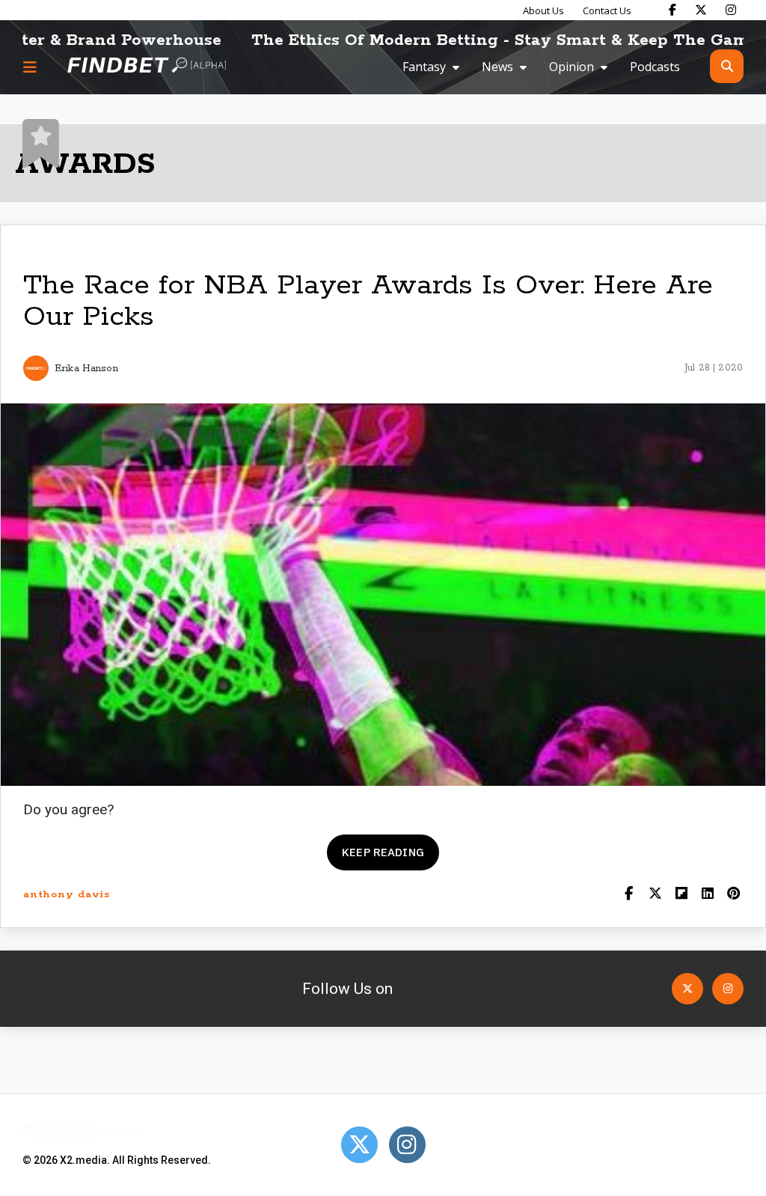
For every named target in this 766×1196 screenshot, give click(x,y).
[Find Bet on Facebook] (672, 9)
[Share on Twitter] (655, 894)
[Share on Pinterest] (733, 894)
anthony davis (66, 894)
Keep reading (383, 852)
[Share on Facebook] (628, 894)
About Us (543, 10)
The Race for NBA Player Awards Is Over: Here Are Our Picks (368, 301)
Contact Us (607, 10)
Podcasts (655, 66)
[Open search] (727, 66)
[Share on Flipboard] (681, 894)
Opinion (571, 66)
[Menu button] (29, 66)
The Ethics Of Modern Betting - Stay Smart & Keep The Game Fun (491, 40)
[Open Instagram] (728, 988)
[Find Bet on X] (701, 9)
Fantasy (424, 66)
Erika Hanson (86, 368)
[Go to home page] (146, 66)
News (497, 66)
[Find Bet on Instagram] (731, 9)
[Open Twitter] (687, 988)
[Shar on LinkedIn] (707, 894)
